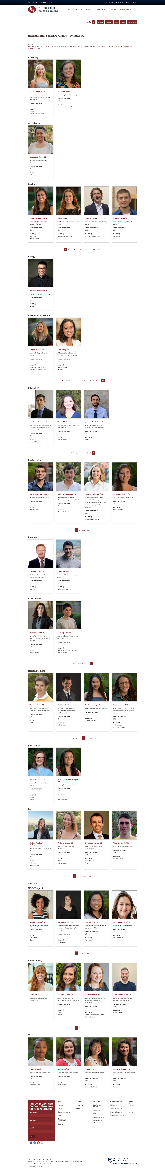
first (62, 380)
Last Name (33, 1120)
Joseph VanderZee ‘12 (94, 422)
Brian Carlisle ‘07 (120, 218)
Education (71, 46)
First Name (34, 1112)
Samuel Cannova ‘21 (93, 218)
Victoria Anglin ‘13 (65, 843)
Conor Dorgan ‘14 (64, 571)
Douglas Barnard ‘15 (93, 843)
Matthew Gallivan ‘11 (66, 705)
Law (116, 46)
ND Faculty (113, 1105)
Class (123, 22)
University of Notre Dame (46, 1159)
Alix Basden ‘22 (63, 218)
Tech (38, 48)
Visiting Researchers (116, 1108)
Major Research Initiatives (97, 1106)
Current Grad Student (60, 46)
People (78, 9)
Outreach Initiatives (64, 1112)
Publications (96, 1110)
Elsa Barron (34, 994)
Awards (60, 1115)
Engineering (78, 46)
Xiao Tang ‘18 (63, 349)
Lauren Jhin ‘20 (91, 922)
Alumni (78, 1108)
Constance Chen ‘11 (38, 157)
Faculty (95, 1114)
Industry (109, 22)
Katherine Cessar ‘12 (93, 994)
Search (134, 10)
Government (93, 46)
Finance (85, 46)
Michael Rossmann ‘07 (39, 290)
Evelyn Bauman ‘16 (37, 91)
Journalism (110, 46)
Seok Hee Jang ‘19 (92, 705)
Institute (60, 1105)
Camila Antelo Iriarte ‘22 (40, 218)
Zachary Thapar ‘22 (65, 632)
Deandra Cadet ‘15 (37, 922)
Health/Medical (101, 46)
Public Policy (32, 48)
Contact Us (51, 1164)
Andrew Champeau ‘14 (66, 494)
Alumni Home (132, 22)
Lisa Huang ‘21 (91, 1069)
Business (46, 46)
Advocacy (31, 46)
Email (32, 1128)
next (94, 249)
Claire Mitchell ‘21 (121, 705)
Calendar (113, 9)
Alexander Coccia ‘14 (122, 994)
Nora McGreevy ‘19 (37, 779)
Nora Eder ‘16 (63, 1069)
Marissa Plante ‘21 (37, 632)
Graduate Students (98, 1117)
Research (88, 9)
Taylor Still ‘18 (63, 422)
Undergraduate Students (97, 1121)
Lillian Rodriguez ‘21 (122, 494)
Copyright (31, 1159)
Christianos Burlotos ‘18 (39, 494)
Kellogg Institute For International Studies (40, 1161)
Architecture (38, 46)
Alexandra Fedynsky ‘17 (67, 922)
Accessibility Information (35, 1166)
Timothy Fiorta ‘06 (121, 843)
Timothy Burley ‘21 (37, 1069)
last (99, 249)
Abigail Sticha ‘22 (37, 349)
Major (116, 22)
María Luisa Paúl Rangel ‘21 (67, 780)
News (130, 1109)
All (93, 22)
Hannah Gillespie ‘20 (94, 494)
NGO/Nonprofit (128, 46)
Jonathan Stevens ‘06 (38, 422)
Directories (79, 1105)
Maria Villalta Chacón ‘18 (123, 1069)
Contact (60, 1108)
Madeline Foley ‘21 (65, 91)
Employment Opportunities (62, 1120)
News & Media (125, 9)
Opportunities (101, 9)
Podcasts (131, 1112)
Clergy (51, 46)
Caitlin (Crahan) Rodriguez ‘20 (36, 844)
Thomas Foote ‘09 (37, 705)
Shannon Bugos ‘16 (65, 994)
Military (120, 46)
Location (100, 22)
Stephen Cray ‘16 (37, 571)
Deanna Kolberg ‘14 (121, 922)
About (69, 9)
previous (69, 380)
